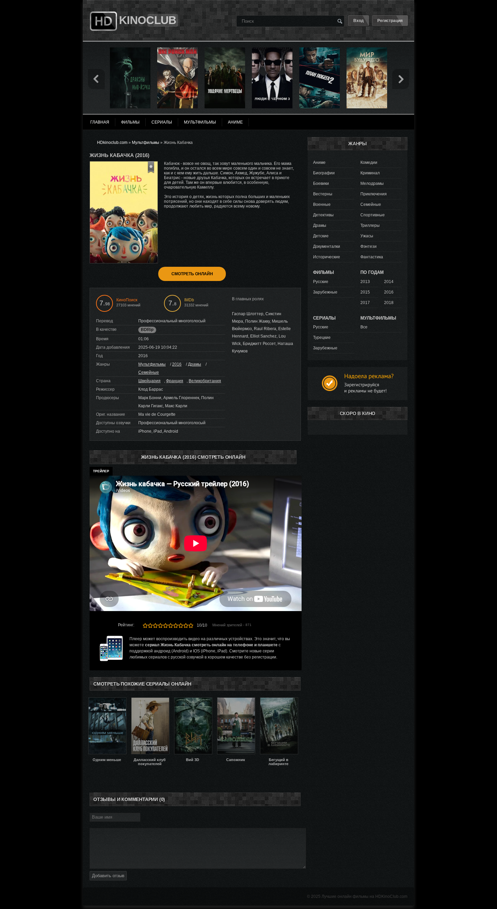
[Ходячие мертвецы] (225, 49)
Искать (340, 21)
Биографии (324, 173)
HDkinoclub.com (112, 142)
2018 (389, 302)
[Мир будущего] (367, 49)
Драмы (194, 364)
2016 (177, 364)
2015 (365, 292)
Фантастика (371, 257)
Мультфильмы (152, 364)
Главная (99, 122)
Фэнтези (368, 246)
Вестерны (322, 194)
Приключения (373, 194)
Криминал (370, 173)
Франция (174, 380)
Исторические (326, 257)
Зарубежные (325, 292)
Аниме (319, 162)
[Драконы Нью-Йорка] (130, 49)
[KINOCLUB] (102, 7)
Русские (320, 281)
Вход (358, 20)
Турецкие (322, 337)
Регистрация (390, 20)
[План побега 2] (319, 49)
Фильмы (130, 122)
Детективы (323, 215)
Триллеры (370, 225)
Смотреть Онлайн (192, 274)
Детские (321, 236)
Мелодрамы (372, 183)
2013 (365, 281)
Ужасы (366, 236)
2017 (365, 302)
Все (364, 327)
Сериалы (161, 122)
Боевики (321, 183)
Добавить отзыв (108, 875)
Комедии (368, 162)
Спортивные (372, 215)
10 (190, 625)
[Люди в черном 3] (272, 49)
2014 (389, 281)
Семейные (148, 372)
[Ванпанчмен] (177, 49)
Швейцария (149, 380)
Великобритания (205, 380)
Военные (322, 204)
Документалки (326, 246)
